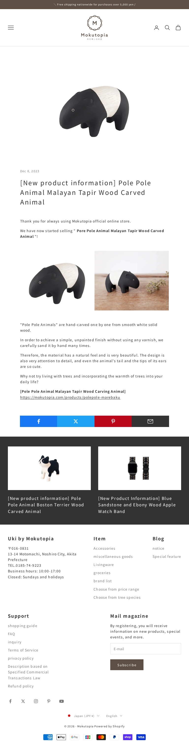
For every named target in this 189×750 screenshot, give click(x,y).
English (111, 716)
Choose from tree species (117, 597)
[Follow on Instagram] (35, 701)
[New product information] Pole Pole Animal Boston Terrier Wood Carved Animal (46, 504)
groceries (102, 572)
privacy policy (21, 658)
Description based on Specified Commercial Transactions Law (28, 672)
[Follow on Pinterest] (48, 701)
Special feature (167, 556)
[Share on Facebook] (38, 421)
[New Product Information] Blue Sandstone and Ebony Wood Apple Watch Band (137, 504)
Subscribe (126, 665)
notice (158, 548)
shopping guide (22, 625)
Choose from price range (116, 589)
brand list (103, 580)
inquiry (14, 641)
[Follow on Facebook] (10, 701)
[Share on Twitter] (75, 421)
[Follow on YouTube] (61, 701)
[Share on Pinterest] (113, 421)
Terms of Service (23, 650)
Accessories (104, 548)
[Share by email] (150, 421)
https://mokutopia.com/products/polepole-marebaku (70, 397)
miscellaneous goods (113, 556)
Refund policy (21, 685)
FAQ (11, 633)
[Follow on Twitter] (23, 701)
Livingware (104, 564)
